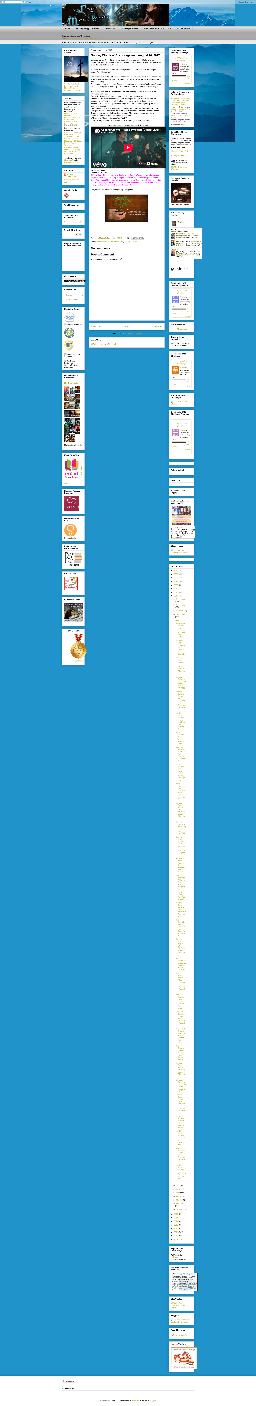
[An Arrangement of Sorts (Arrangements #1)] (72, 408)
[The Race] (67, 416)
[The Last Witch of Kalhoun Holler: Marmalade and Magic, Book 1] (67, 400)
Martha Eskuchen (71, 176)
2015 (176, 1218)
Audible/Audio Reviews (180, 98)
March (179, 1200)
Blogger (153, 1401)
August (179, 620)
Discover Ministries (72, 117)
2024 (176, 570)
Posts (70, 295)
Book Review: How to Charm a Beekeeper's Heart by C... (180, 791)
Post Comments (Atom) (132, 334)
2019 (176, 589)
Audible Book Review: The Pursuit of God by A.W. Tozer (181, 1173)
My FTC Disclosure (179, 329)
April (178, 1196)
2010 (176, 1236)
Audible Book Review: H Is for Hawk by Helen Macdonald (180, 721)
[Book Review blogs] (78, 662)
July (178, 1185)
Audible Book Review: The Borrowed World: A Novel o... (181, 909)
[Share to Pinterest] (142, 238)
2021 (176, 581)
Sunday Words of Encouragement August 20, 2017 (181, 827)
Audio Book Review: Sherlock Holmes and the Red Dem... (180, 1035)
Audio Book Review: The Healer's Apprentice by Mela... (181, 630)
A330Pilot (135, 1401)
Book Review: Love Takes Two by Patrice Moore (180, 1001)
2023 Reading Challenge (181, 291)
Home (67, 29)
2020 (176, 585)
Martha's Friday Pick (179, 151)
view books (187, 83)
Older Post (157, 327)
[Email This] (132, 238)
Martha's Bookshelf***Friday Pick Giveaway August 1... (180, 882)
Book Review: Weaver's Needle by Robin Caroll (180, 738)
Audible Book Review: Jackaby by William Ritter (180, 1138)
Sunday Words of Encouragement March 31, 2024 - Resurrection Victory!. (73, 87)
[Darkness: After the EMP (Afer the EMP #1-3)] (67, 408)
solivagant (175, 1257)
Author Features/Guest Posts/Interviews (180, 101)
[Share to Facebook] (140, 238)
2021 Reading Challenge (181, 424)
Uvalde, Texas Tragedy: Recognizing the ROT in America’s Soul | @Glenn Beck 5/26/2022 (73, 148)
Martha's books (71, 383)
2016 (176, 1214)
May (178, 1193)
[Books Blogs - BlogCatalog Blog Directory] (181, 1307)
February (180, 1203)
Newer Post (96, 327)
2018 (176, 592)
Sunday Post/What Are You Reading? (180, 110)
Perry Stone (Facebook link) (70, 121)
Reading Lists (183, 29)
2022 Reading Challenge (181, 362)
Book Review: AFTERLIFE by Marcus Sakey (180, 1121)
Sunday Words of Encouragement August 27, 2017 (181, 682)
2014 (176, 1221)
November (180, 605)
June (178, 1189)
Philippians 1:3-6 (117, 242)
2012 (176, 1228)
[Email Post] (128, 238)
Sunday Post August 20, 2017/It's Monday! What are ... (180, 811)
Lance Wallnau (70, 124)
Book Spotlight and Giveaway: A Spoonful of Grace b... (180, 928)
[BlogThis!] (135, 238)
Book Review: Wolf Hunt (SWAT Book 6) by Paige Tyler (180, 772)
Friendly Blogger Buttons (87, 29)
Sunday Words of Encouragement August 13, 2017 (181, 964)
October (179, 611)
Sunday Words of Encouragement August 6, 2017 (181, 1085)
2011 (176, 1232)
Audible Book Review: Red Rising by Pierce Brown (180, 865)
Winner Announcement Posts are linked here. (82, 38)
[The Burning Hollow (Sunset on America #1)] (78, 416)
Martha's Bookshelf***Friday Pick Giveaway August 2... (180, 754)
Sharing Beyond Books (180, 156)
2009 (176, 1239)
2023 (176, 574)
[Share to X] (137, 238)
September (180, 614)
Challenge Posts (178, 105)
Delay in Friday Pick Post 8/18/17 (180, 895)
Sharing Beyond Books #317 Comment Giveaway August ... (180, 701)
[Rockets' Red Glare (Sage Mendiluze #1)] (72, 416)
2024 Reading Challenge (181, 59)
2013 (176, 1225)
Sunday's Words (130, 242)
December (180, 599)
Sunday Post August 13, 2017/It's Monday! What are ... (180, 947)
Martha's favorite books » (73, 446)
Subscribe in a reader (73, 222)
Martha (182, 64)
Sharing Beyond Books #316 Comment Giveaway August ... (180, 846)
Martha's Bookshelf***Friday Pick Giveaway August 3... (180, 1155)
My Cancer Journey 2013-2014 (157, 29)
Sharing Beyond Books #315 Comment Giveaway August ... (180, 982)
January (179, 1209)
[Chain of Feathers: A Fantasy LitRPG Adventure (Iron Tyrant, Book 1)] (78, 408)
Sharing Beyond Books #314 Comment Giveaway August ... (180, 1104)
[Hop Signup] (181, 404)
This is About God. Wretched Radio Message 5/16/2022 (72, 139)
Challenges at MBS (129, 29)
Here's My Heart (103, 242)
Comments (72, 299)
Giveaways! (110, 29)
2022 (176, 578)
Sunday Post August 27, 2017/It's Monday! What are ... (180, 665)
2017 (176, 596)
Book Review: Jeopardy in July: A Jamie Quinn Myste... (180, 1052)
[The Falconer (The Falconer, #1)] (78, 392)
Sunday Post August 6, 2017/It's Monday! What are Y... (181, 1069)
